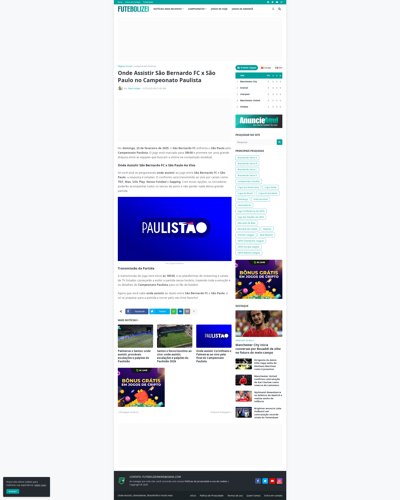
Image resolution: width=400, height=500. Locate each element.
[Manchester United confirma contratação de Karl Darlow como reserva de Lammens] (243, 380)
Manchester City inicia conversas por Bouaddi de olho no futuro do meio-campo (258, 349)
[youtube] (277, 2)
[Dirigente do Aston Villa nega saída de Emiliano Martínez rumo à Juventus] (243, 364)
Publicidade (148, 2)
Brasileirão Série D (247, 175)
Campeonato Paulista (145, 66)
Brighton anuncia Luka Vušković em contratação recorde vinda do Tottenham (267, 413)
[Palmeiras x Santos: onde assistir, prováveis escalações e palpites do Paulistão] (135, 336)
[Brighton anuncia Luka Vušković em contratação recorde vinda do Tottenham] (243, 412)
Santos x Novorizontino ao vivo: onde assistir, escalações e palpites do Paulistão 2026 (174, 356)
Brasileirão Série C (247, 169)
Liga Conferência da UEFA (251, 211)
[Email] (187, 311)
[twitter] (272, 2)
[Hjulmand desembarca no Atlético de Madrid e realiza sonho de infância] (243, 396)
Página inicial (125, 66)
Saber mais (40, 485)
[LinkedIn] (180, 311)
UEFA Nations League (249, 252)
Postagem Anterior (129, 412)
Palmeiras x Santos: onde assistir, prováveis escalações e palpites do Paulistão (134, 356)
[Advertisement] (200, 39)
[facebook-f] (258, 481)
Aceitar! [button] (13, 491)
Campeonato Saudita (249, 181)
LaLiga (266, 67)
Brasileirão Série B (247, 163)
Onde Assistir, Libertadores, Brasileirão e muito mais (145, 495)
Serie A (280, 67)
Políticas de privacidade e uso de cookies (206, 481)
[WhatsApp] (174, 311)
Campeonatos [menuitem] (196, 8)
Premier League (246, 67)
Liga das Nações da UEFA (251, 216)
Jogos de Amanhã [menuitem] (242, 8)
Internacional (261, 199)
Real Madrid (266, 234)
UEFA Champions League (251, 240)
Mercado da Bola (246, 222)
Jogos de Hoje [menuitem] (219, 8)
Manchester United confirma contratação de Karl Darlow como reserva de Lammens (267, 381)
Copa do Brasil (245, 193)
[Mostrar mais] (194, 311)
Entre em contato (132, 2)
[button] (273, 9)
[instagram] (281, 2)
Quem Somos (253, 495)
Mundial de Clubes (248, 228)
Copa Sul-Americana (248, 187)
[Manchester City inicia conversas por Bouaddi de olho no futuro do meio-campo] (258, 323)
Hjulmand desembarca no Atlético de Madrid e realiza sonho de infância (268, 397)
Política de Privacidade (211, 495)
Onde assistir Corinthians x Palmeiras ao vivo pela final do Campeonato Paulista (213, 356)
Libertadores (244, 205)
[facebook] (268, 2)
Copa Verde (271, 187)
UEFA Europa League (248, 246)
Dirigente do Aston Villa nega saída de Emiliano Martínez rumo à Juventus (265, 365)
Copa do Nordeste (267, 193)
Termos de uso (235, 495)
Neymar (267, 228)
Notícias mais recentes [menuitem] (168, 8)
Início (120, 2)
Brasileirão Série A (247, 157)
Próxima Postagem (220, 412)
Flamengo (243, 199)
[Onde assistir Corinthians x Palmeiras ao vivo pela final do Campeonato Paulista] (214, 336)
